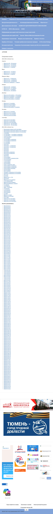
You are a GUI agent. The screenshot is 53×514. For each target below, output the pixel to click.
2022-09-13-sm (7, 385)
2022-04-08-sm (7, 335)
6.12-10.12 (6, 176)
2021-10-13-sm (7, 238)
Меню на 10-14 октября (10, 112)
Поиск (25, 2)
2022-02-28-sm (7, 308)
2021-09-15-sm (7, 217)
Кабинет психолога (7, 48)
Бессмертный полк (7, 45)
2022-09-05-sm (7, 377)
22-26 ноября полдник (9, 168)
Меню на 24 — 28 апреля (10, 63)
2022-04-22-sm (7, 348)
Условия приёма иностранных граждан (26, 42)
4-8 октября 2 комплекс (10, 140)
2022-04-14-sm (7, 340)
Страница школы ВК (26, 507)
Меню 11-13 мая (8, 194)
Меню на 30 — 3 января (10, 86)
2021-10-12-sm (7, 237)
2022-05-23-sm (7, 369)
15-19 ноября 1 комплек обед (11, 158)
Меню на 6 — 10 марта (9, 74)
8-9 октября (7, 143)
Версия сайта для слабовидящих (41, 1)
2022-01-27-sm (7, 305)
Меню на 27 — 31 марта (10, 71)
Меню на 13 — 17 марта (10, 72)
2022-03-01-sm (7, 309)
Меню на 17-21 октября (10, 114)
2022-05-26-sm (7, 373)
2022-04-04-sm (7, 330)
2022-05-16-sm (7, 363)
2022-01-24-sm (7, 301)
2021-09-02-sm (7, 205)
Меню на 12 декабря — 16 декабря (12, 96)
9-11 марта (6, 184)
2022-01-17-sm (7, 295)
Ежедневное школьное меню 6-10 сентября (15, 131)
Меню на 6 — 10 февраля (10, 78)
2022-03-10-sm (7, 315)
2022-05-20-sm (7, 368)
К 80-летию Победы (45, 42)
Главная (4, 19)
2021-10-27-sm (7, 251)
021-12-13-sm (7, 277)
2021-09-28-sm (7, 224)
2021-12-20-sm (7, 282)
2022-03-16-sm (7, 320)
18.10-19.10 (6, 144)
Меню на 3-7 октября (9, 111)
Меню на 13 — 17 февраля (10, 79)
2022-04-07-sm (7, 334)
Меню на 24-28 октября (10, 115)
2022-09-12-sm (7, 383)
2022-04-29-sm (7, 354)
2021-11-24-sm (7, 263)
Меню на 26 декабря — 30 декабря (12, 95)
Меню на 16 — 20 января (10, 90)
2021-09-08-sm (7, 210)
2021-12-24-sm (7, 287)
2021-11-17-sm (7, 257)
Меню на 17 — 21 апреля (10, 64)
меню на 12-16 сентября (10, 122)
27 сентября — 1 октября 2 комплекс (13, 135)
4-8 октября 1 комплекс (10, 139)
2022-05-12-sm (7, 361)
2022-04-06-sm (7, 333)
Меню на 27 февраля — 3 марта (12, 82)
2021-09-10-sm (7, 213)
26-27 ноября (7, 171)
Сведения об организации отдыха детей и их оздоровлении (32, 45)
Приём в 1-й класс (39, 38)
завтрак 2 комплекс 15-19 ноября (12, 173)
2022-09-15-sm (7, 387)
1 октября (6, 133)
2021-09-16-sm (7, 218)
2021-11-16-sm (7, 256)
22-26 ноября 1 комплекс (10, 165)
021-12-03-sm (7, 272)
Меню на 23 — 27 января (10, 88)
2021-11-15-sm (7, 255)
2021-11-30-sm (7, 268)
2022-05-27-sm (7, 374)
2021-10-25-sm (7, 248)
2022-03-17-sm (7, 321)
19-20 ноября (7, 162)
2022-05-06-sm (7, 358)
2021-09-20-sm (7, 219)
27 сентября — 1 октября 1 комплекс (13, 134)
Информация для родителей (10, 35)
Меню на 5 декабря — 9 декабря (12, 97)
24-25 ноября (7, 169)
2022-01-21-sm (7, 300)
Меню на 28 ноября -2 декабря (12, 98)
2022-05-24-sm (7, 371)
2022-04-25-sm (7, 349)
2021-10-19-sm (7, 243)
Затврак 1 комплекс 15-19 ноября (12, 172)
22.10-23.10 (6, 149)
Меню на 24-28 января (10, 182)
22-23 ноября (7, 163)
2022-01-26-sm (7, 304)
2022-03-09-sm (7, 314)
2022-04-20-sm (7, 345)
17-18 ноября (7, 160)
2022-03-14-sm (7, 318)
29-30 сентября (7, 136)
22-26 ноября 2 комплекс (10, 167)
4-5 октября (7, 138)
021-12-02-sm (7, 271)
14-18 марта (7, 186)
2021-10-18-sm (7, 242)
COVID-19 (4, 29)
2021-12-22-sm (7, 285)
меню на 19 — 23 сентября (10, 123)
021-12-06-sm (7, 274)
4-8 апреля (7, 188)
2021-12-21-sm (7, 284)
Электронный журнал (40, 504)
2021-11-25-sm (7, 265)
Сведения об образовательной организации (22, 19)
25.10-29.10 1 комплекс (9, 152)
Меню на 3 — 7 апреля (9, 67)
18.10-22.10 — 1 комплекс (10, 145)
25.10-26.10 (6, 150)
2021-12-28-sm (7, 290)
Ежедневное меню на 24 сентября (12, 129)
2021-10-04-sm (7, 229)
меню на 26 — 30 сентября (10, 124)
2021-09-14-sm (7, 216)
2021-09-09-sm (7, 212)
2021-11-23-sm (7, 262)
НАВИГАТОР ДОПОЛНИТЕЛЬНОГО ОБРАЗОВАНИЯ (32, 25)
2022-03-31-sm (7, 328)
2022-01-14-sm (7, 294)
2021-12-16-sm (7, 280)
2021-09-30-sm (7, 227)
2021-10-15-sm (7, 241)
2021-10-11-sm (7, 236)
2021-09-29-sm (7, 226)
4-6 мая (6, 193)
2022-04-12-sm (7, 338)
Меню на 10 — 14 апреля (10, 65)
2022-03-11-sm (7, 316)
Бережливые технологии (9, 38)
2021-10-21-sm (7, 246)
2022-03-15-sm (7, 319)
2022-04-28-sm (7, 353)
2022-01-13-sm (7, 292)
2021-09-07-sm (7, 209)
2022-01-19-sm (7, 298)
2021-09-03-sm (7, 207)
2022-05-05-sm (7, 357)
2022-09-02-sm (7, 376)
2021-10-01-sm (7, 228)
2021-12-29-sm (7, 291)
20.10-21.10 (6, 148)
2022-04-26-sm (7, 350)
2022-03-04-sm (7, 313)
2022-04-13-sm (7, 339)
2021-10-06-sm (7, 232)
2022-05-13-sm (7, 362)
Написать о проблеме (11, 476)
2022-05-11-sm (7, 359)
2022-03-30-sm (7, 326)
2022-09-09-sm (7, 382)
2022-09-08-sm (7, 381)
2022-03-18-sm (7, 323)
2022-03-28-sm (7, 324)
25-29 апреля (7, 192)
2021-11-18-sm (7, 258)
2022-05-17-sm (7, 364)
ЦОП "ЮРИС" (21, 511)
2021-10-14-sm (7, 240)
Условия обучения (42, 19)
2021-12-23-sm (7, 286)
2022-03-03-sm (7, 311)
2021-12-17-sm (7, 281)
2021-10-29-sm (7, 253)
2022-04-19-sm (7, 344)
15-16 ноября (7, 157)
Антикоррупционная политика (29, 22)
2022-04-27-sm (7, 352)
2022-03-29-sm (7, 325)
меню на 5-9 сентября (9, 119)
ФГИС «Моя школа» (14, 29)
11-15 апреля (7, 189)
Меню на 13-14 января (9, 179)
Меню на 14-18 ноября (9, 104)
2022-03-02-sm (7, 310)
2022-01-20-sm (7, 299)
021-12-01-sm (7, 270)
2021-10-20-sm (7, 245)
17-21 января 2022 (8, 181)
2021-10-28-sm (7, 252)
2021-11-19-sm (7, 260)
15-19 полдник (7, 159)
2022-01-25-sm (7, 303)
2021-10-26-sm (7, 250)
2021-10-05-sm (7, 231)
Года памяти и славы (12, 504)
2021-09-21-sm (7, 221)
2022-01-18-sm (7, 296)
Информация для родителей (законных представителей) (18, 32)
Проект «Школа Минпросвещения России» (32, 35)
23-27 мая (6, 197)
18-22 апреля (7, 191)
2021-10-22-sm (7, 247)
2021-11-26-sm (7, 266)
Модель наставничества (25, 38)
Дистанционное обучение (9, 25)
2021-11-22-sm (7, 261)
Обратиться (43, 22)
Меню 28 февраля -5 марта (11, 183)
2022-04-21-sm (7, 347)
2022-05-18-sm (7, 366)
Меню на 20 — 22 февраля (10, 81)
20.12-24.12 (6, 178)
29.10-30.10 (6, 155)
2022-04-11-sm (7, 337)
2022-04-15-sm (7, 342)
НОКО (23, 29)
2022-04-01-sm (7, 329)
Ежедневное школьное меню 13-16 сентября (15, 130)
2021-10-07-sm (7, 233)
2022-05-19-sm (7, 367)
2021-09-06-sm (7, 208)
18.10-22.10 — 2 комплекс (10, 147)
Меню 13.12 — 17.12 (8, 177)
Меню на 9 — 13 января (10, 89)
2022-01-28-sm (7, 306)
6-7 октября (7, 142)
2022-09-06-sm (7, 378)
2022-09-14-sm (7, 386)
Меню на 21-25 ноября (9, 105)
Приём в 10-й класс (7, 42)
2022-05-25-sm (7, 372)
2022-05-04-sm (7, 356)
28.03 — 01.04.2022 (8, 187)
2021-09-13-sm (7, 214)
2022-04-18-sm (7, 343)
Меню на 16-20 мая (9, 196)
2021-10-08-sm (7, 234)
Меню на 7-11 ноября (9, 103)
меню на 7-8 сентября (9, 121)
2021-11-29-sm (7, 267)
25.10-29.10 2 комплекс (9, 153)
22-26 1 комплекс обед (9, 164)
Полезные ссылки (26, 504)
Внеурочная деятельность (9, 22)
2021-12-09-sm (7, 275)
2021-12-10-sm (7, 276)
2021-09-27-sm (7, 223)
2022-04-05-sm (7, 332)
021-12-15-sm (7, 279)
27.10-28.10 (6, 154)
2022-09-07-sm (7, 379)
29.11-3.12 (6, 174)
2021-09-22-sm (7, 222)
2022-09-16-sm (7, 388)
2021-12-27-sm (7, 289)
